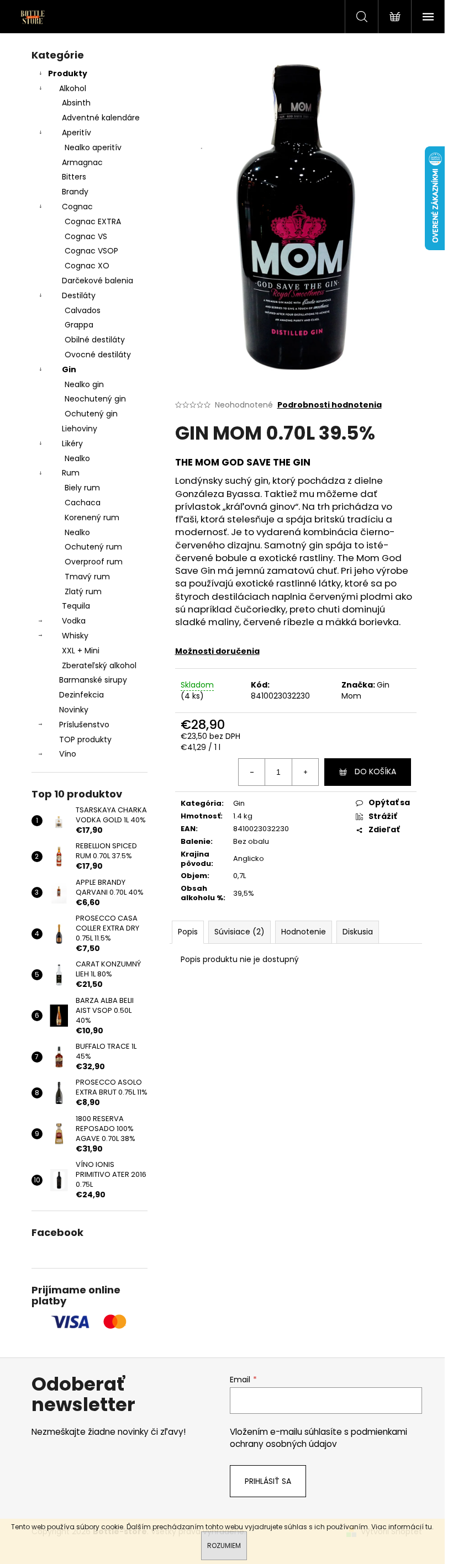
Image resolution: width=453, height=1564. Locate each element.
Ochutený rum (93, 546)
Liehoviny (79, 428)
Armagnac (82, 162)
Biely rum (82, 487)
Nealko (77, 458)
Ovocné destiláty (98, 354)
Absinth (76, 102)
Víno (67, 753)
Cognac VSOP (91, 250)
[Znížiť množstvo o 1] (252, 772)
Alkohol (72, 88)
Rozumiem (224, 1545)
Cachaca (83, 502)
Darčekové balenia (97, 280)
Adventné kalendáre (101, 117)
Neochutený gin (95, 398)
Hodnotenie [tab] (303, 931)
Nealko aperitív (93, 147)
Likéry (72, 443)
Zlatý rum (83, 591)
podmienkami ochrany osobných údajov (318, 1438)
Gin (69, 369)
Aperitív (76, 132)
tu (428, 1526)
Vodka (74, 620)
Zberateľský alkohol (99, 665)
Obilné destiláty (95, 339)
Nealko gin (84, 384)
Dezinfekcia (81, 694)
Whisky (75, 635)
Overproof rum (94, 561)
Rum (71, 472)
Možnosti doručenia (217, 651)
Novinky (73, 709)
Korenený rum (92, 517)
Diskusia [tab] (358, 931)
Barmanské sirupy (93, 679)
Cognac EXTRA (93, 221)
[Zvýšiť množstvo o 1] (305, 772)
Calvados (83, 310)
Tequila (76, 605)
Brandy (75, 191)
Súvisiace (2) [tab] (239, 931)
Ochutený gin (91, 413)
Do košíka (375, 771)
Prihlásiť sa (268, 1481)
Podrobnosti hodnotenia (329, 405)
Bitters (74, 176)
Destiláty (79, 295)
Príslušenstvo (84, 724)
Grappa (79, 324)
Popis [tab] (188, 931)
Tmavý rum (87, 576)
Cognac (77, 206)
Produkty (67, 73)
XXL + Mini (80, 650)
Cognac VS (86, 236)
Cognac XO (87, 265)
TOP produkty (85, 739)
